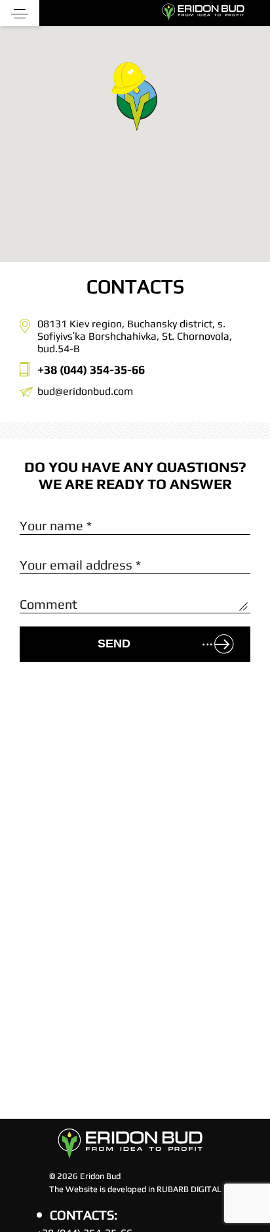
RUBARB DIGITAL (189, 1189)
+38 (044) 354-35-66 (91, 369)
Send (114, 643)
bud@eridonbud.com (85, 391)
